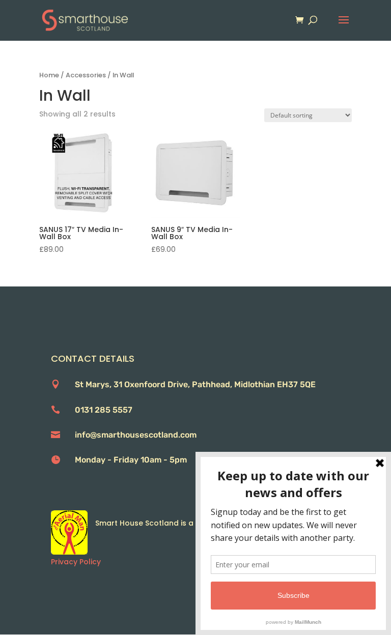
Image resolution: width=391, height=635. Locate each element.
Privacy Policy (76, 562)
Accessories (86, 75)
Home (49, 75)
